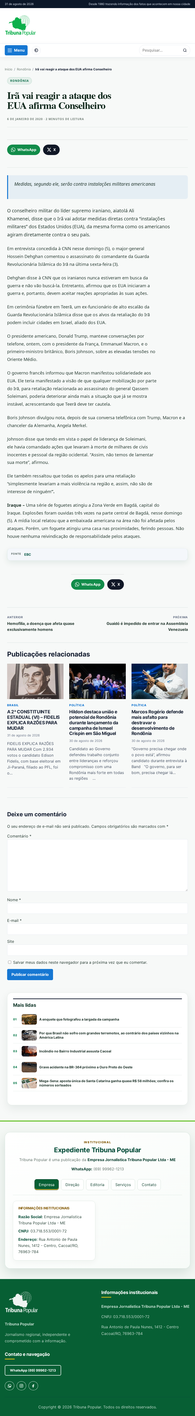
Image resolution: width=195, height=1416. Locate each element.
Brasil (13, 705)
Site (10, 941)
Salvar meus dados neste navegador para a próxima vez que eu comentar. (80, 962)
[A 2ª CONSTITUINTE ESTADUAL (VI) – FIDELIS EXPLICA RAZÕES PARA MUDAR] (35, 681)
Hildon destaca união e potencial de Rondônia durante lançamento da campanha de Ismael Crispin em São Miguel (93, 722)
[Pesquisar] (185, 50)
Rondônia (24, 69)
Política (76, 705)
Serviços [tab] (123, 1184)
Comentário (19, 836)
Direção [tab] (72, 1184)
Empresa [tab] (46, 1184)
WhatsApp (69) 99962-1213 (33, 1370)
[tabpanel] (97, 1230)
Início (8, 69)
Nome (14, 899)
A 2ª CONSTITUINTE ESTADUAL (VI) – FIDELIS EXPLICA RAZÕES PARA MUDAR (33, 720)
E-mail (14, 920)
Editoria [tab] (97, 1184)
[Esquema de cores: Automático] (36, 50)
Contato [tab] (149, 1184)
